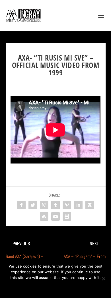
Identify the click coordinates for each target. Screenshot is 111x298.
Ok (35, 287)
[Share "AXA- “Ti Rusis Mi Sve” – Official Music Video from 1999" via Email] (55, 216)
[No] (103, 279)
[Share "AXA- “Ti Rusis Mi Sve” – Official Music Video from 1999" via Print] (67, 216)
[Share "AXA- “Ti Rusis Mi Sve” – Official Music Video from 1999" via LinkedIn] (78, 205)
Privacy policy (63, 287)
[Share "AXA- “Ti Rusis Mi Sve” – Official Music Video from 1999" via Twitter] (32, 205)
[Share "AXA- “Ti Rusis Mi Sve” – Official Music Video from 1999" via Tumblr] (55, 205)
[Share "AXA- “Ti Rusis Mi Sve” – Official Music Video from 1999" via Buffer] (89, 205)
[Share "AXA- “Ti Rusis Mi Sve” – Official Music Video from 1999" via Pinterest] (67, 205)
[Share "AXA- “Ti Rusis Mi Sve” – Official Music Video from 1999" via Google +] (44, 205)
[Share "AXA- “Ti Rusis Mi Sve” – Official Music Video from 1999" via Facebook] (21, 205)
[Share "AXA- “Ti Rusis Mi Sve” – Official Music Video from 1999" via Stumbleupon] (44, 216)
